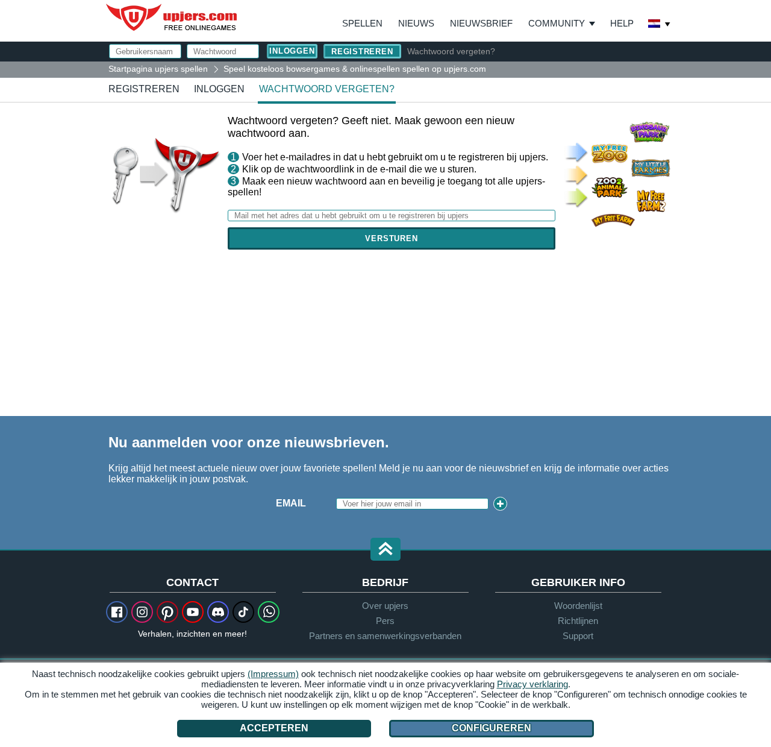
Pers (385, 621)
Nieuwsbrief (481, 23)
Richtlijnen (578, 621)
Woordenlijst (578, 605)
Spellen (362, 23)
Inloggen (219, 89)
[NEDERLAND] (660, 24)
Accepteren (274, 728)
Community (556, 23)
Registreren (362, 51)
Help (622, 23)
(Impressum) (273, 674)
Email (291, 503)
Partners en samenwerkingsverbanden (385, 636)
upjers (172, 17)
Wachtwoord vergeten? (451, 51)
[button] (385, 550)
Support (578, 636)
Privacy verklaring (532, 684)
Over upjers (385, 605)
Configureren (491, 728)
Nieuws (416, 23)
